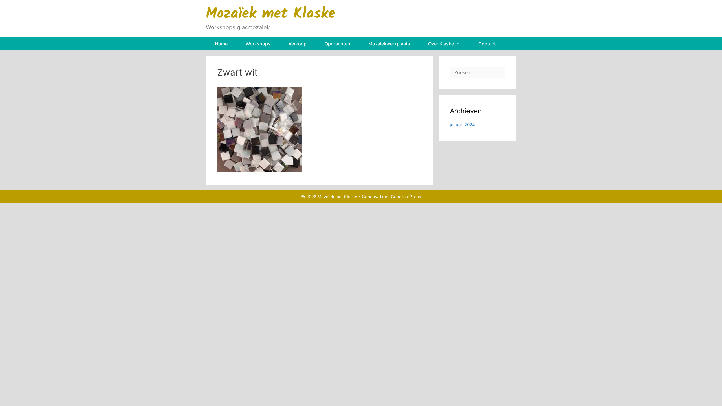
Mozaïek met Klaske (270, 14)
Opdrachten (337, 44)
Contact (487, 44)
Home (221, 44)
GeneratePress (406, 196)
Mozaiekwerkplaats (389, 44)
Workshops (258, 44)
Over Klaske (441, 44)
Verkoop (298, 44)
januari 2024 (462, 124)
